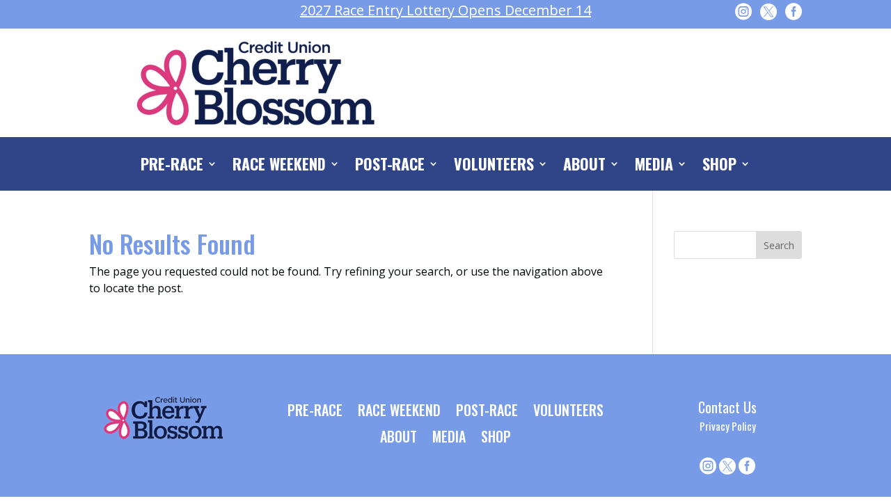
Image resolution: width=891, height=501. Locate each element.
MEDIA (654, 166)
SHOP (719, 166)
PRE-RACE (172, 166)
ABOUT (584, 166)
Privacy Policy (728, 426)
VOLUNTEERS (494, 166)
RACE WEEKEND (279, 166)
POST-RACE (390, 166)
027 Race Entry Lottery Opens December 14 (445, 10)
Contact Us (727, 407)
